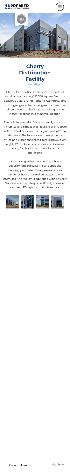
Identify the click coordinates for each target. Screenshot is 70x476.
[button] (60, 7)
